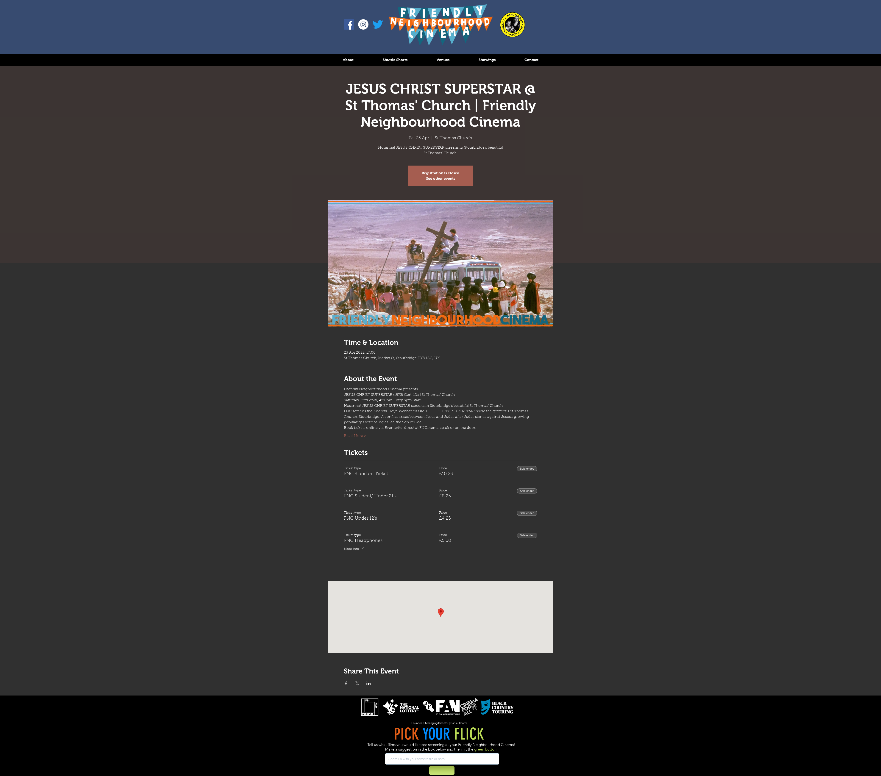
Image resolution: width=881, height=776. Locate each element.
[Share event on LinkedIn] (368, 683)
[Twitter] (378, 24)
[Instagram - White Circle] (363, 24)
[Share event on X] (357, 683)
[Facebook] (349, 24)
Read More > (355, 436)
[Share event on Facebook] (346, 683)
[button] (348, 59)
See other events (440, 178)
